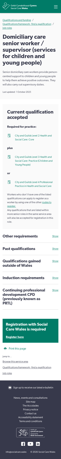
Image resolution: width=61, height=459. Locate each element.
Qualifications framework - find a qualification (27, 24)
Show (55, 236)
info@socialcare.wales (16, 452)
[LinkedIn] (38, 444)
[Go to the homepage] (19, 6)
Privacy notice (30, 409)
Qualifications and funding (17, 20)
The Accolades (31, 405)
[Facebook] (23, 444)
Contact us (30, 413)
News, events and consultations (30, 398)
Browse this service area (15, 361)
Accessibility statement (30, 417)
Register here (15, 337)
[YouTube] (30, 444)
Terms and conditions (30, 421)
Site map (30, 401)
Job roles (7, 28)
